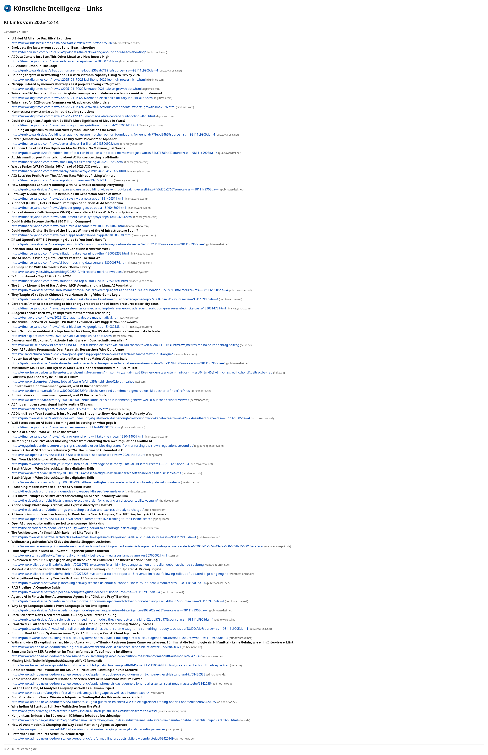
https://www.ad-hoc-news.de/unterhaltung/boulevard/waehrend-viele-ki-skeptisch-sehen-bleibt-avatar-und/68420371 (96, 647)
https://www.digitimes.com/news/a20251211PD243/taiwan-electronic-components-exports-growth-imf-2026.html (93, 107)
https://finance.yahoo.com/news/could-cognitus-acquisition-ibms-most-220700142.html (74, 125)
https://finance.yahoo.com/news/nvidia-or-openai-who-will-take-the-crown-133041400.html (77, 436)
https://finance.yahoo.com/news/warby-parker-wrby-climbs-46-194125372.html (68, 171)
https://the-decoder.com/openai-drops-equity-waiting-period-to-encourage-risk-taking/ (74, 528)
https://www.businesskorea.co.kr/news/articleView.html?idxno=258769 (62, 43)
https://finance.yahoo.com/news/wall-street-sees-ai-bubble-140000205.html (65, 427)
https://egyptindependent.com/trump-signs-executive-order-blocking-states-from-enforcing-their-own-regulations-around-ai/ (102, 445)
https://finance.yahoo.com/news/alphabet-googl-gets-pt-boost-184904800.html (68, 208)
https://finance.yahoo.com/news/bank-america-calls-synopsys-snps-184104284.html (71, 217)
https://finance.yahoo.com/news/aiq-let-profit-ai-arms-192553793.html (62, 180)
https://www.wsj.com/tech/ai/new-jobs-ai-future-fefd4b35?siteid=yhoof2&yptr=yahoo (73, 381)
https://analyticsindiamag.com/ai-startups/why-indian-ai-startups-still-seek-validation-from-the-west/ (84, 711)
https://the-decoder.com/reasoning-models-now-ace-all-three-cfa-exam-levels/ (67, 491)
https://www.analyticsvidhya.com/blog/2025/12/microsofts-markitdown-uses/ (67, 272)
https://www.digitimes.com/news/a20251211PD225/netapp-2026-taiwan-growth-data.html (76, 89)
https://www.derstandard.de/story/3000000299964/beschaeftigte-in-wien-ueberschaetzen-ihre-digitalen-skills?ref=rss (96, 473)
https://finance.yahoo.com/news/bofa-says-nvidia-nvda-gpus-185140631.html (67, 198)
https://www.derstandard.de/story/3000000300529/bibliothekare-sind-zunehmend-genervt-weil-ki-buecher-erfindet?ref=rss (100, 391)
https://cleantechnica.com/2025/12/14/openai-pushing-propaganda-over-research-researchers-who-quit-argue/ (92, 354)
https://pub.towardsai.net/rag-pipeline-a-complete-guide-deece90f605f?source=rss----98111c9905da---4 (85, 592)
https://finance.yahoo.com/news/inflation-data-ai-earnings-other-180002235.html (70, 253)
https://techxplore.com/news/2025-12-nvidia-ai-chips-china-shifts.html (61, 336)
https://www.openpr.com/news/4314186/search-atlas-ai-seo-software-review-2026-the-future (78, 455)
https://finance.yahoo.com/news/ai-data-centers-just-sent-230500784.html (65, 61)
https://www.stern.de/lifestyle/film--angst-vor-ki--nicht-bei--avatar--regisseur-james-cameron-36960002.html (89, 555)
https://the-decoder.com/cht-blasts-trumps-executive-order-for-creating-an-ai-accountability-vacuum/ (84, 500)
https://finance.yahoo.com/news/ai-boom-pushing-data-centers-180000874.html (69, 262)
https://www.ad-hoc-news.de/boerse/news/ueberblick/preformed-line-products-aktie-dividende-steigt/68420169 (92, 738)
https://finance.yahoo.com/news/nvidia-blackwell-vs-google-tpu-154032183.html (69, 326)
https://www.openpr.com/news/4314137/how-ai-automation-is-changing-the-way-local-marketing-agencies (88, 729)
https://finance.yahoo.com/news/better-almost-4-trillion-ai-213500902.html (65, 143)
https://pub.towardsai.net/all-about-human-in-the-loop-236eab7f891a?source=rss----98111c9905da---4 (84, 70)
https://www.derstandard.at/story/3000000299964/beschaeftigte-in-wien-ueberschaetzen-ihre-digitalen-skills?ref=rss (95, 482)
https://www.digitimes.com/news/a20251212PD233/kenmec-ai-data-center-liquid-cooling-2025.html (83, 116)
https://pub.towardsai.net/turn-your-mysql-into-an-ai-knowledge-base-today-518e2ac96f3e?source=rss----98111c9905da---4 (100, 464)
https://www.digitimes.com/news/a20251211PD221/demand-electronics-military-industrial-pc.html (82, 98)
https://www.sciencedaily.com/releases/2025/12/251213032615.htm (59, 409)
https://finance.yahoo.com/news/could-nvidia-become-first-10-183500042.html (68, 226)
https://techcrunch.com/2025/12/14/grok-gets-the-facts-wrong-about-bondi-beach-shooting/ (78, 52)
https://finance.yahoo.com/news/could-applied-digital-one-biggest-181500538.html (71, 235)
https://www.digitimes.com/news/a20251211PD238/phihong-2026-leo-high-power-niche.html (78, 79)
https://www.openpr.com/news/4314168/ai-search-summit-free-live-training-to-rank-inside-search (81, 519)
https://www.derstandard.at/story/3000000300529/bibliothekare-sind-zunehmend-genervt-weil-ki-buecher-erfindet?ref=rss (100, 400)
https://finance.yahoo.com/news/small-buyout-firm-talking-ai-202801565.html (67, 162)
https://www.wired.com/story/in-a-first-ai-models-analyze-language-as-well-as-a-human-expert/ (80, 693)
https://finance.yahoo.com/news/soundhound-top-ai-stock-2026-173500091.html (69, 281)
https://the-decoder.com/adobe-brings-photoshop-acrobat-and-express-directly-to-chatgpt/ (77, 510)
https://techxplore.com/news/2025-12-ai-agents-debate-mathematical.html (65, 317)
